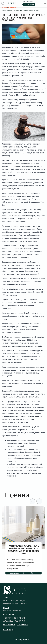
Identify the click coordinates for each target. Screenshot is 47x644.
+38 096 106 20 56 (28, 2)
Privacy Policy (22, 639)
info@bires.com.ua (12, 610)
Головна (4, 7)
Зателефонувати (29, 4)
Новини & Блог (12, 7)
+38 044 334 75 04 (14, 617)
